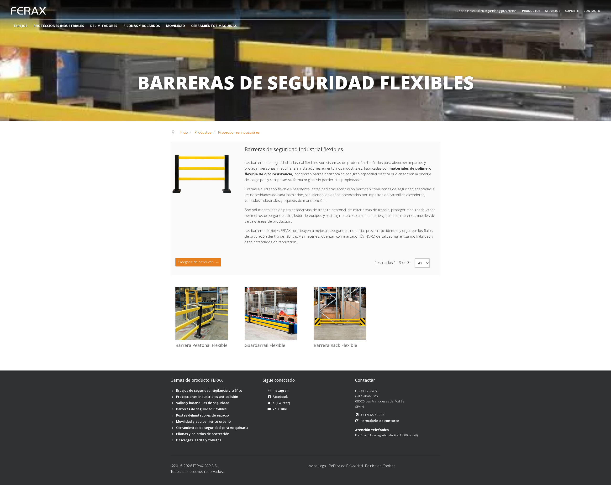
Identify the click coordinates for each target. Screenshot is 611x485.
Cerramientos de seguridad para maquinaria (212, 428)
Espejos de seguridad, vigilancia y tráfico (209, 390)
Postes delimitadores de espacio (202, 415)
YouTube (280, 409)
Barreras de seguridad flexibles (201, 409)
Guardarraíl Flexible (265, 345)
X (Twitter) (281, 403)
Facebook (280, 397)
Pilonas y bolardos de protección (202, 434)
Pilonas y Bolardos (141, 25)
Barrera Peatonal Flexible (201, 345)
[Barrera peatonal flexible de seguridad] (178, 289)
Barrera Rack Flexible (335, 345)
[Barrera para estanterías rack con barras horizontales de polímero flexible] (316, 289)
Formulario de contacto (380, 421)
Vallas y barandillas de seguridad (202, 403)
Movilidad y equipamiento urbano (203, 421)
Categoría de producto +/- (198, 262)
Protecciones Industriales (59, 25)
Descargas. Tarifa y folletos (198, 440)
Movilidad (175, 25)
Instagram (281, 390)
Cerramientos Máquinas (214, 25)
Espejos (20, 25)
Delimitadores (103, 25)
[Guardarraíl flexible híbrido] (247, 289)
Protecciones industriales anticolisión (207, 397)
